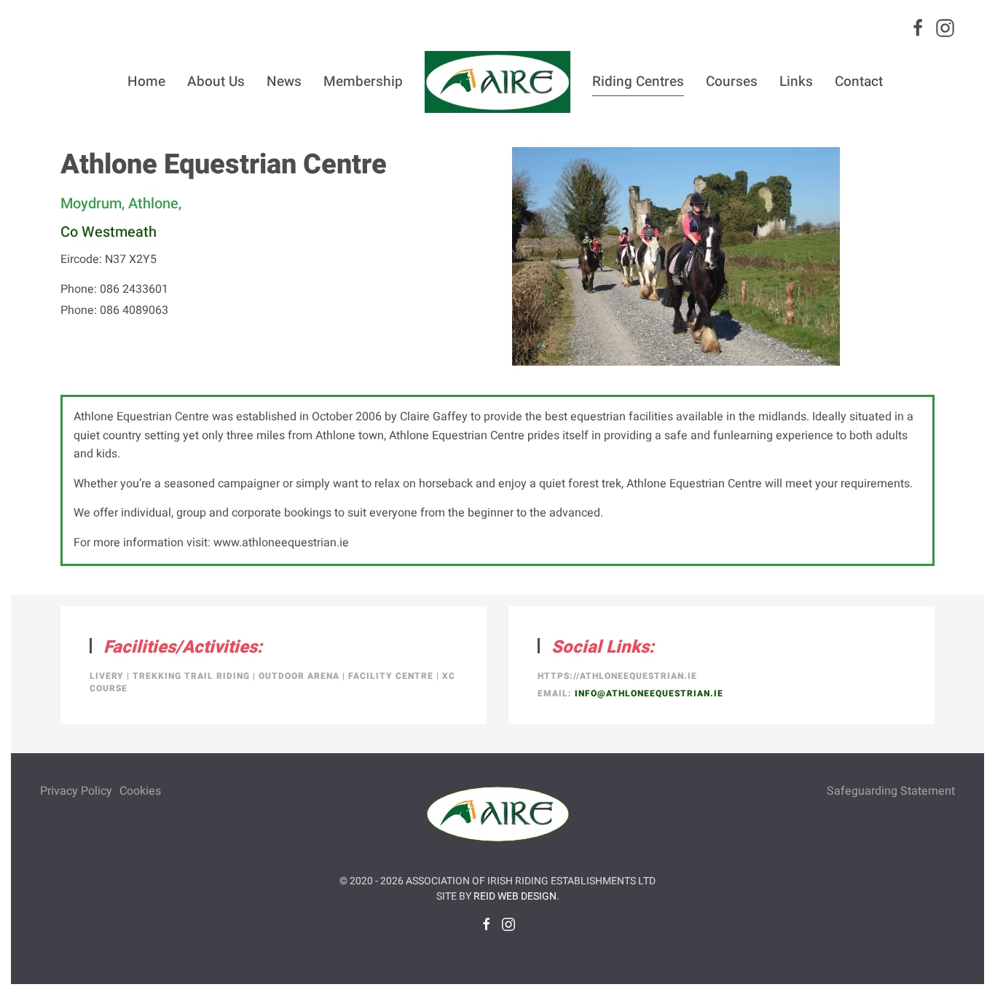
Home (146, 81)
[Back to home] (497, 81)
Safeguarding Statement (891, 791)
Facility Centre (390, 676)
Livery (107, 676)
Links (796, 81)
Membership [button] (363, 81)
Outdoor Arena (299, 676)
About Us (216, 81)
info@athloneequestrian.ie (649, 693)
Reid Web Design (515, 896)
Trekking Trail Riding (191, 676)
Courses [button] (732, 81)
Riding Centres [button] (638, 81)
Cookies (140, 791)
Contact (859, 81)
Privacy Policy (76, 791)
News (284, 81)
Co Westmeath (108, 232)
